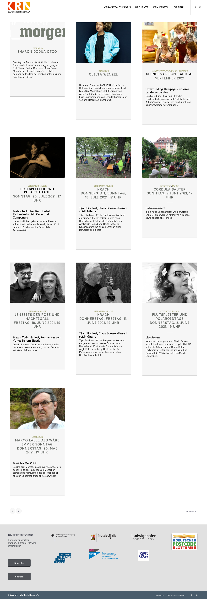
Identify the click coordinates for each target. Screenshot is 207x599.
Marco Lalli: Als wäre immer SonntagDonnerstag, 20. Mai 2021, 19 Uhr (37, 446)
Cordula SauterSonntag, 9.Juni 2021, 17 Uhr (170, 193)
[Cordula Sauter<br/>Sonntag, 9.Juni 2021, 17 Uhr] (169, 157)
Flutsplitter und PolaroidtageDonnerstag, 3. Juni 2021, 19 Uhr (170, 320)
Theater (183, 71)
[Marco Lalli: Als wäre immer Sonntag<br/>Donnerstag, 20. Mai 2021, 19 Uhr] (37, 408)
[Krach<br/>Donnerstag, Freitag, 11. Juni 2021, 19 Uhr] (103, 283)
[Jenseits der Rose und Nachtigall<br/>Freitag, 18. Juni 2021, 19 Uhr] (37, 283)
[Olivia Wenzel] (103, 42)
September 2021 (169, 76)
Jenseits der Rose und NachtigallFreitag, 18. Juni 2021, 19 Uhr (37, 320)
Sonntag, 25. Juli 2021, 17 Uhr (37, 194)
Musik (174, 71)
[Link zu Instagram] (200, 7)
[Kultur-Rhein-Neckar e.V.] (18, 7)
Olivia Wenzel (103, 74)
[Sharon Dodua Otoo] (37, 31)
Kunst (155, 71)
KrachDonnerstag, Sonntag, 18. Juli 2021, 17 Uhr (103, 193)
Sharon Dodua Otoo (37, 51)
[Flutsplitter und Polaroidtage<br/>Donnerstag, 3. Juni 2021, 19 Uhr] (169, 283)
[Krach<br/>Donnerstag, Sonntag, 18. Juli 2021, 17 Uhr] (103, 157)
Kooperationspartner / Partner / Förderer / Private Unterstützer (22, 542)
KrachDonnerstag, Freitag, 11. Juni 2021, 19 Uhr (103, 318)
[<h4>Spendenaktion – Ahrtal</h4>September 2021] (169, 42)
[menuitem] (117, 7)
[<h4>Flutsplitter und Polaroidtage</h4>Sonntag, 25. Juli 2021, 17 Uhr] (37, 157)
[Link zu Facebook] (195, 7)
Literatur (37, 48)
